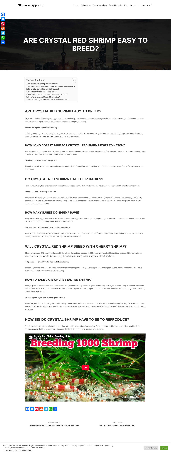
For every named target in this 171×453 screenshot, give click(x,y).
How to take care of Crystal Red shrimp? (44, 97)
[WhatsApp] (2, 37)
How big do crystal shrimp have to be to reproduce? (48, 100)
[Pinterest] (2, 23)
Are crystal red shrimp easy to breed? (42, 84)
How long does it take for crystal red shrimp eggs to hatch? (52, 86)
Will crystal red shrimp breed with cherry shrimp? (47, 94)
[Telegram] (2, 33)
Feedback (146, 5)
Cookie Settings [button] (151, 448)
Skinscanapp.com (29, 5)
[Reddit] (2, 28)
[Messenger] (2, 19)
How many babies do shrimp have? (42, 92)
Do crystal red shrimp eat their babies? (43, 89)
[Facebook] (2, 14)
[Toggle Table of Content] (73, 80)
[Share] (2, 42)
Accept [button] (164, 448)
